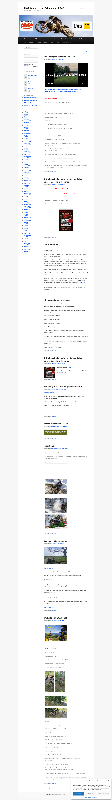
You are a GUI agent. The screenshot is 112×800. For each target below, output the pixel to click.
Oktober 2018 (27, 206)
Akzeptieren (78, 793)
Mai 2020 (26, 188)
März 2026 (26, 117)
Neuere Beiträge (84, 51)
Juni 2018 (26, 212)
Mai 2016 (26, 240)
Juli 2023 (26, 146)
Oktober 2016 (27, 233)
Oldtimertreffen (31, 42)
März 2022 (26, 164)
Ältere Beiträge (48, 51)
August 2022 (26, 157)
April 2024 (26, 136)
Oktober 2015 (27, 249)
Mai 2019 (26, 199)
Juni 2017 (26, 225)
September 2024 (27, 133)
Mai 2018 (26, 214)
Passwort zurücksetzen (29, 68)
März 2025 (26, 128)
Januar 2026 (26, 119)
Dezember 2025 (27, 120)
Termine (43, 39)
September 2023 (27, 145)
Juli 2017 (26, 224)
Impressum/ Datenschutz (42, 42)
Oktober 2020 (27, 183)
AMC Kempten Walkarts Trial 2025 (59, 56)
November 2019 (27, 195)
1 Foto (69, 367)
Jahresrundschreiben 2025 (50, 392)
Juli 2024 (26, 135)
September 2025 (27, 122)
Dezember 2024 (27, 132)
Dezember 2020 (27, 180)
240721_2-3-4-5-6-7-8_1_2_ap (52, 648)
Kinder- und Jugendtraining (57, 300)
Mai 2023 (26, 149)
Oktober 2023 (27, 143)
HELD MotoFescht (28, 102)
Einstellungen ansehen (103, 793)
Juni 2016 (26, 238)
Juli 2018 (26, 211)
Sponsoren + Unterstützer (71, 39)
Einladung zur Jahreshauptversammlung (63, 386)
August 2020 (26, 185)
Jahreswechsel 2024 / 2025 (56, 423)
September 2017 (27, 220)
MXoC (52, 42)
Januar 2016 (26, 245)
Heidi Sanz (49, 445)
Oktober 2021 (27, 172)
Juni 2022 (26, 161)
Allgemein (54, 171)
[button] (109, 781)
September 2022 (27, 156)
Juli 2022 (26, 159)
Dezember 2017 (27, 217)
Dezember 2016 (27, 232)
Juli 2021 (26, 175)
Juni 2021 (26, 177)
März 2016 (26, 241)
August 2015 (26, 251)
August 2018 (26, 209)
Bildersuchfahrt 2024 (49, 568)
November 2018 (27, 204)
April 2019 (26, 201)
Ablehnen (90, 793)
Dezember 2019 (27, 193)
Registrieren (26, 65)
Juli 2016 (26, 236)
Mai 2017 (26, 227)
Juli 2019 (26, 196)
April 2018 (26, 215)
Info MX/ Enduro (35, 39)
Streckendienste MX (58, 39)
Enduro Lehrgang (52, 244)
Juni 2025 (26, 124)
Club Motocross (31, 81)
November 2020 (27, 182)
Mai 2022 (26, 162)
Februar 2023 (27, 151)
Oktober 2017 (27, 219)
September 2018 (27, 207)
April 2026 (26, 116)
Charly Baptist (61, 59)
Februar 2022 (27, 165)
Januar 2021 (26, 178)
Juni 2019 (26, 198)
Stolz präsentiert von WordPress (59, 794)
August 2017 (26, 222)
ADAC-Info (81, 39)
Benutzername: (27, 54)
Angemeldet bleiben (29, 64)
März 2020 (26, 190)
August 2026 (26, 111)
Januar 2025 (26, 130)
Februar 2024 (27, 140)
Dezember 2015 (27, 246)
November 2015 (27, 248)
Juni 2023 (26, 148)
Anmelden (35, 66)
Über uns (50, 39)
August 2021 (26, 174)
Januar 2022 (26, 167)
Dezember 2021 (27, 169)
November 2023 (27, 141)
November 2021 (27, 170)
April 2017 (26, 228)
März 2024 (26, 138)
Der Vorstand (95, 797)
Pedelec (57, 42)
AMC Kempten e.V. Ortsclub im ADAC (44, 8)
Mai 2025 (26, 125)
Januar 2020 (26, 191)
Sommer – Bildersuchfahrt (56, 540)
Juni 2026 (26, 114)
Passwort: (26, 59)
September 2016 (27, 235)
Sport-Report (27, 39)
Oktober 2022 (27, 154)
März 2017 (26, 230)
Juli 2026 (26, 112)
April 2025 (26, 127)
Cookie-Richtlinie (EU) (67, 42)
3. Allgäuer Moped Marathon (30, 104)
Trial (25, 42)
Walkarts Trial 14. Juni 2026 (30, 105)
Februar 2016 (27, 243)
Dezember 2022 (27, 153)
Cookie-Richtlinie (87, 797)
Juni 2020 (26, 186)
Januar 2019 (26, 203)
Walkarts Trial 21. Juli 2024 (56, 617)
